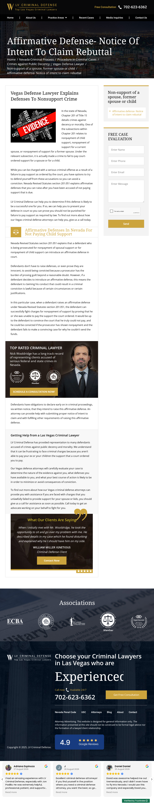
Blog (109, 712)
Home (10, 18)
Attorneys (96, 712)
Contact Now (52, 560)
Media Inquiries (114, 18)
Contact (133, 712)
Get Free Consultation (126, 694)
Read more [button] (11, 792)
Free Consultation (105, 7)
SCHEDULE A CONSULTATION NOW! (34, 391)
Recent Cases (86, 18)
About (120, 712)
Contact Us (141, 18)
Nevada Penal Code (65, 712)
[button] (151, 779)
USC (83, 712)
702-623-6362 (75, 697)
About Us (31, 18)
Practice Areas (56, 18)
